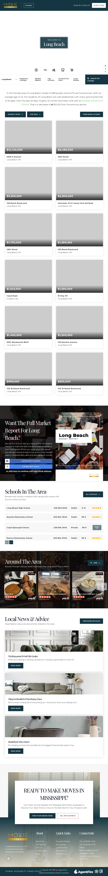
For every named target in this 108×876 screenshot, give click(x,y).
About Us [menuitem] (40, 841)
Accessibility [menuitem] (20, 871)
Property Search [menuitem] (63, 841)
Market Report (38, 79)
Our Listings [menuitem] (61, 844)
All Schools (91, 494)
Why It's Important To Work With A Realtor (23, 656)
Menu (29, 5)
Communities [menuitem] (62, 848)
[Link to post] (54, 641)
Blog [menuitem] (38, 854)
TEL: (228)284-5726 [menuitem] (87, 844)
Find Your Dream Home (42, 816)
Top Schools (51, 79)
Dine (95, 563)
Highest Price (14, 114)
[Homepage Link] (10, 5)
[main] (54, 387)
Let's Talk (99, 5)
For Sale (34, 114)
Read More (15, 665)
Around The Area (63, 79)
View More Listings (91, 114)
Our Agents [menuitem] (41, 844)
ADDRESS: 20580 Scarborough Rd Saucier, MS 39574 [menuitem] (90, 856)
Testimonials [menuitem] (41, 851)
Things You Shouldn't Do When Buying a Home (25, 699)
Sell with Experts (68, 816)
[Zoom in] (105, 65)
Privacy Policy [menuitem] (34, 871)
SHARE (32, 573)
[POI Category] (36, 70)
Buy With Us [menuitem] (61, 851)
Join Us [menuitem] (39, 848)
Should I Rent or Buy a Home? (19, 741)
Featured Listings (24, 79)
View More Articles (91, 621)
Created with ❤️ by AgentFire (54, 870)
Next (104, 586)
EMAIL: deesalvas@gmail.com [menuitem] (88, 849)
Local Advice (76, 79)
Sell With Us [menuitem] (61, 854)
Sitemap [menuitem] (9, 871)
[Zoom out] (105, 68)
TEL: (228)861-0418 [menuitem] (87, 841)
